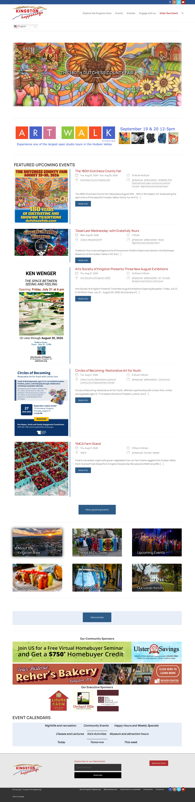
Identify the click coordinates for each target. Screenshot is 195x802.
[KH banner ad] (97, 683)
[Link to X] (179, 2)
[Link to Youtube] (183, 2)
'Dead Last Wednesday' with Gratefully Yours (107, 231)
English (22, 26)
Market (156, 452)
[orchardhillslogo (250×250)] (83, 710)
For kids (135, 186)
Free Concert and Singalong (97, 72)
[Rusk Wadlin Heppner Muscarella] (107, 710)
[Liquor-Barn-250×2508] (59, 710)
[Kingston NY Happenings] (30, 13)
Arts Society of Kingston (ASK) (95, 277)
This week (130, 742)
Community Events (96, 725)
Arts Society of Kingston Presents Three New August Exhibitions (121, 269)
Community (164, 379)
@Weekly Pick (165, 179)
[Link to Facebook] (170, 2)
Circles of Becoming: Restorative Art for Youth (108, 370)
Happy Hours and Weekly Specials (136, 725)
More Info (83, 203)
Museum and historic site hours (147, 281)
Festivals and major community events (151, 183)
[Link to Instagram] (174, 2)
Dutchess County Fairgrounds (95, 179)
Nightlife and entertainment (154, 186)
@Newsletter (150, 179)
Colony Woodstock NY (91, 239)
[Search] (182, 13)
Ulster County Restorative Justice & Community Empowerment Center (98, 381)
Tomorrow (97, 742)
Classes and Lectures (64, 734)
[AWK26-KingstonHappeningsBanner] (97, 145)
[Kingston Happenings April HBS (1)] (97, 661)
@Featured (137, 179)
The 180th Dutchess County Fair (98, 171)
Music (161, 239)
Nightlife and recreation (59, 725)
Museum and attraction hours (129, 734)
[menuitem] (97, 13)
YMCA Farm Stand (88, 444)
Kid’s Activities (96, 734)
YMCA (83, 452)
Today (61, 742)
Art (159, 277)
